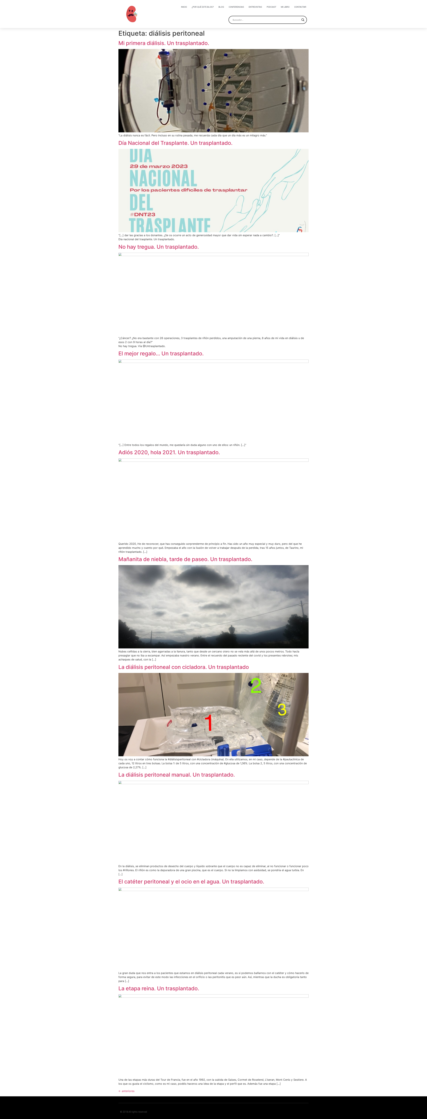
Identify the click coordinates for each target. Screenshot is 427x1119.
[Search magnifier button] (303, 20)
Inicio (184, 7)
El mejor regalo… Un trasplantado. (161, 353)
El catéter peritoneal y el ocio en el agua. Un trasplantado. (191, 881)
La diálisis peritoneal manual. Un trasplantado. (176, 774)
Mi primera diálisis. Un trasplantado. (163, 43)
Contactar (300, 7)
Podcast (271, 7)
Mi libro (285, 7)
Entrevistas (255, 7)
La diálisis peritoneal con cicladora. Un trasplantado (183, 667)
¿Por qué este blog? (203, 7)
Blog (221, 7)
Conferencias (236, 7)
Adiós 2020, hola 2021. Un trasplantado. (169, 452)
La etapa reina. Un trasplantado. (158, 988)
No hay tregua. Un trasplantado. (158, 247)
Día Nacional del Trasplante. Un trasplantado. (175, 143)
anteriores (126, 1091)
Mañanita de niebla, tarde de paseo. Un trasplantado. (185, 559)
